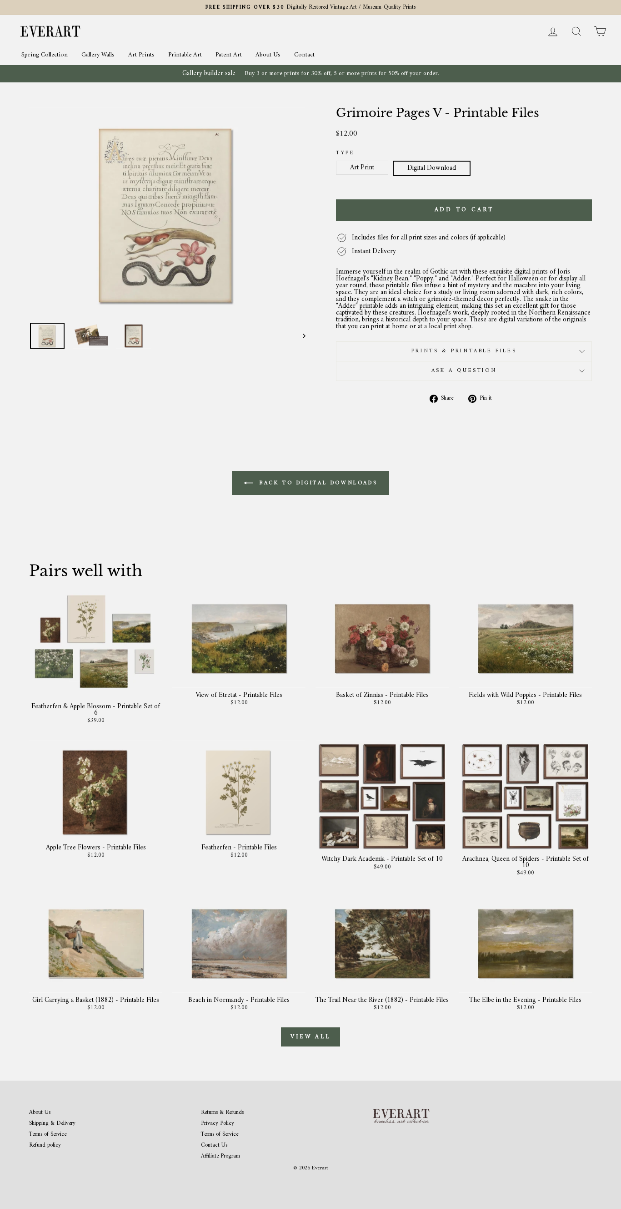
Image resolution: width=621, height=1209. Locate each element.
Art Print (362, 168)
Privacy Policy (217, 1123)
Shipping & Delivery (52, 1123)
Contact (304, 55)
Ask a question (463, 371)
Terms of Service (47, 1134)
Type (345, 153)
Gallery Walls (98, 55)
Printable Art (185, 55)
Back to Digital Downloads (317, 483)
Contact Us (214, 1145)
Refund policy (45, 1145)
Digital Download (431, 168)
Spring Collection (44, 55)
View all (310, 1036)
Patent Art (228, 55)
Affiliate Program (220, 1156)
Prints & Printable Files (463, 351)
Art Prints (141, 55)
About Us (267, 55)
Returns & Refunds (222, 1113)
